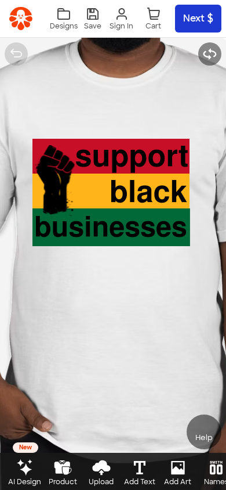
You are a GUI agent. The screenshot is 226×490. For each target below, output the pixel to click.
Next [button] (194, 18)
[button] (92, 19)
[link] (20, 18)
